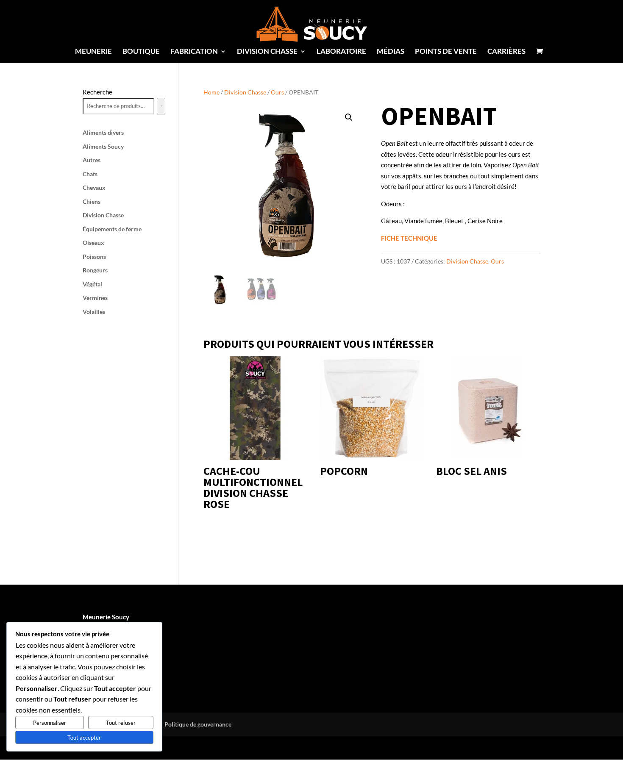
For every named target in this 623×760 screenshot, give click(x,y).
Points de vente (446, 51)
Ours (277, 92)
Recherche (97, 92)
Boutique (141, 51)
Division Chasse (245, 92)
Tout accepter (84, 737)
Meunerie (93, 51)
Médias (390, 51)
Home (211, 92)
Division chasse (267, 51)
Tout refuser (121, 722)
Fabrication (194, 51)
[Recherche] (161, 106)
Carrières (506, 51)
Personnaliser (49, 722)
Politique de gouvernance (197, 724)
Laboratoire (341, 51)
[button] (348, 117)
